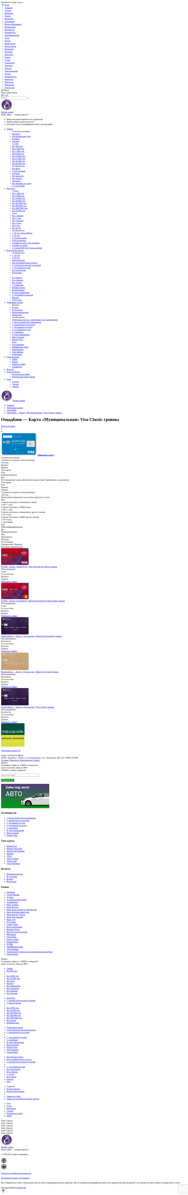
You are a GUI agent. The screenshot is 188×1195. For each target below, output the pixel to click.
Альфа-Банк (12, 902)
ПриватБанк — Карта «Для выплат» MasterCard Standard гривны (31, 636)
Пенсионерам (18, 260)
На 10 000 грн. (19, 156)
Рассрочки (17, 273)
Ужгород (9, 65)
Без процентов (19, 270)
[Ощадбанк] (12, 746)
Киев (7, 5)
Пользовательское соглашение (15, 1178)
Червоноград (11, 76)
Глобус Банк (12, 924)
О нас (9, 1106)
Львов (7, 41)
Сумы (7, 60)
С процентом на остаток (23, 325)
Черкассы (9, 79)
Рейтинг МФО (19, 364)
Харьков (8, 8)
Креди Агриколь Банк (17, 932)
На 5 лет (16, 225)
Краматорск (10, 27)
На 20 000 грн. (19, 201)
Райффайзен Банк (15, 947)
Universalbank (13, 895)
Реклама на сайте (15, 1113)
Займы (10, 129)
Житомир (9, 19)
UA (6, 95)
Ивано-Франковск (13, 24)
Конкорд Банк (13, 929)
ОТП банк (17, 300)
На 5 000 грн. (18, 151)
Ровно (7, 57)
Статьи (15, 382)
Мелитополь (10, 46)
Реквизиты (14, 760)
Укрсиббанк (17, 352)
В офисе (16, 139)
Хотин (8, 74)
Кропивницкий (12, 35)
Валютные (17, 315)
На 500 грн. (17, 146)
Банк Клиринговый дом (18, 912)
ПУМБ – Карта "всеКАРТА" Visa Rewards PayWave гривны (29, 566)
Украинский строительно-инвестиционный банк (30, 952)
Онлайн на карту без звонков (25, 243)
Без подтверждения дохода (24, 263)
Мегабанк (11, 934)
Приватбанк (18, 349)
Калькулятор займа (21, 374)
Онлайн (16, 141)
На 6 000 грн (18, 154)
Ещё (9, 379)
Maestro (10, 853)
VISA (9, 856)
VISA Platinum (13, 863)
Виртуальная (18, 337)
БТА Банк (11, 922)
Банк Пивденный (15, 917)
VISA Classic (12, 858)
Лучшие (16, 173)
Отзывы (5, 760)
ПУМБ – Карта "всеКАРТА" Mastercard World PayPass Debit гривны (33, 601)
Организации (13, 357)
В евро (15, 307)
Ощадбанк (17, 354)
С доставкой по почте (22, 327)
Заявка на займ (14, 1096)
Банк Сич (11, 919)
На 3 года (16, 223)
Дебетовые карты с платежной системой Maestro (35, 320)
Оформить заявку (9, 581)
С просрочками (19, 238)
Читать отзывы (8, 426)
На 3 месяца (17, 220)
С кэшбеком (17, 285)
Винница (9, 13)
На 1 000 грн (18, 193)
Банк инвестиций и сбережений (22, 909)
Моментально (18, 287)
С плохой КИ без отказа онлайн (27, 248)
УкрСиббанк (12, 954)
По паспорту (18, 176)
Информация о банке (30, 760)
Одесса (8, 10)
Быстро (15, 297)
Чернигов (9, 82)
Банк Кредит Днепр (16, 914)
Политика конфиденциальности (16, 1173)
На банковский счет (21, 136)
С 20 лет (16, 235)
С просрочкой (18, 171)
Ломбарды (17, 367)
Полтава (8, 52)
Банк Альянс (13, 905)
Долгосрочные (19, 240)
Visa (8, 1082)
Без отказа (17, 178)
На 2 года (16, 218)
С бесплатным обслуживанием (26, 322)
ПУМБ (10, 944)
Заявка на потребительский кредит (23, 1099)
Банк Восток (12, 907)
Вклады (10, 369)
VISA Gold (12, 861)
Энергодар (10, 87)
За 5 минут (17, 277)
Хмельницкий (11, 71)
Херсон (8, 68)
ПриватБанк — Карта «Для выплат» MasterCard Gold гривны (30, 672)
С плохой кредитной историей (26, 265)
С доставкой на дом (21, 268)
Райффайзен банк (20, 347)
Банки (15, 362)
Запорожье (10, 21)
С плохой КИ (18, 186)
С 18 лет (16, 255)
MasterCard (12, 846)
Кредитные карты (15, 250)
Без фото (16, 168)
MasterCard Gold (14, 848)
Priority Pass (17, 339)
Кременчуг (10, 30)
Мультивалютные (20, 312)
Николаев (9, 49)
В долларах (17, 310)
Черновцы (9, 85)
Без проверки (13, 988)
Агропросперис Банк (16, 900)
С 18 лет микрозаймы (22, 233)
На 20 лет (16, 228)
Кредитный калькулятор (23, 377)
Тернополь (10, 63)
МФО (14, 359)
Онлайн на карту (20, 245)
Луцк (7, 38)
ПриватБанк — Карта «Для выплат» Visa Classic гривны (27, 707)
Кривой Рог (10, 32)
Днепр (8, 16)
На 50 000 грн (18, 211)
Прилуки (9, 54)
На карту (16, 134)
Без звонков (12, 991)
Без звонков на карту (22, 183)
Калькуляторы (13, 372)
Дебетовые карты (15, 302)
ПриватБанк (12, 942)
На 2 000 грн (18, 149)
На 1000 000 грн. (20, 208)
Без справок (17, 280)
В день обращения (20, 292)
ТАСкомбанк (18, 344)
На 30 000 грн (18, 161)
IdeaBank (11, 892)
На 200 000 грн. (19, 206)
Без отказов (12, 993)
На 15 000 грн (18, 159)
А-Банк (10, 897)
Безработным (18, 290)
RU (2, 95)
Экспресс (16, 181)
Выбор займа (7, 112)
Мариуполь (10, 43)
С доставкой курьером (22, 295)
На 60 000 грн (18, 163)
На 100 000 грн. (19, 203)
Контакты (11, 1108)
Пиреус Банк (13, 939)
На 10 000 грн (18, 198)
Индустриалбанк (14, 927)
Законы (15, 387)
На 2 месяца (17, 216)
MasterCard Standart (15, 851)
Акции (15, 384)
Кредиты (11, 188)
